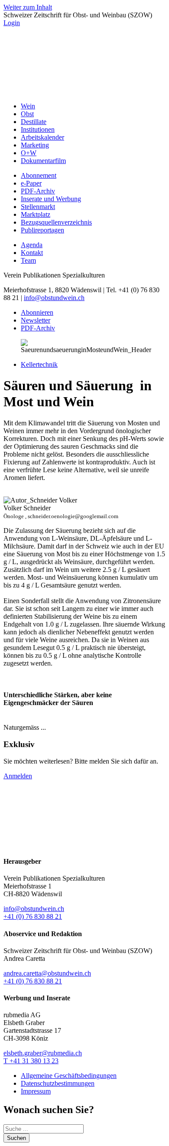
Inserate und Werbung (51, 198)
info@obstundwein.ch (54, 297)
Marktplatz (35, 214)
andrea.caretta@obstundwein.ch (47, 973)
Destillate (33, 121)
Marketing (35, 145)
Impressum (36, 1091)
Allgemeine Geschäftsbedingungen (69, 1075)
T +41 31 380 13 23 (30, 1060)
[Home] (84, 91)
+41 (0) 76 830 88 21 (32, 916)
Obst (27, 114)
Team (28, 260)
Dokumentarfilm (43, 160)
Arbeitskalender (42, 137)
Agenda (31, 244)
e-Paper (31, 183)
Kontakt (32, 252)
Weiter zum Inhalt (27, 7)
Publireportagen (42, 230)
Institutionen (38, 129)
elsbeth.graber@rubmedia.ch (42, 1053)
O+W (28, 153)
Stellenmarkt (38, 206)
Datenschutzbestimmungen (57, 1083)
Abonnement (38, 175)
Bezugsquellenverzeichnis (56, 222)
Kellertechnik (39, 364)
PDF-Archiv (38, 191)
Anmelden (17, 776)
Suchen (16, 1138)
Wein (28, 106)
